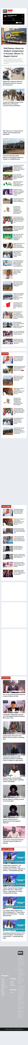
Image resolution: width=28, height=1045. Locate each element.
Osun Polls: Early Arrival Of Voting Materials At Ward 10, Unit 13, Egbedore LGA (19, 368)
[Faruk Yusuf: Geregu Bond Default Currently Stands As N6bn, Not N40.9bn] (8, 562)
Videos (2, 992)
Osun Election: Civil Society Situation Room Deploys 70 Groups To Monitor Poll (18, 305)
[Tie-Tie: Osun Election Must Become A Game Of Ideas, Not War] (8, 331)
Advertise (12, 982)
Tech (2, 989)
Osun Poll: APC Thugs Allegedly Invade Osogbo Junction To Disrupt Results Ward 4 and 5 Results (18, 168)
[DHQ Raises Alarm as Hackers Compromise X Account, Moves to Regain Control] (14, 27)
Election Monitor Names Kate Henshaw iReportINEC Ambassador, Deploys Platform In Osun (18, 325)
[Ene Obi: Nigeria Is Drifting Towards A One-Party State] (8, 546)
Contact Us (12, 984)
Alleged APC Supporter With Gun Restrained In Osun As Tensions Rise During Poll (12, 83)
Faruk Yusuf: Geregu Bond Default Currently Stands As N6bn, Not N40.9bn (13, 841)
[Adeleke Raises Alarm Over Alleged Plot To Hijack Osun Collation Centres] (8, 356)
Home (2, 978)
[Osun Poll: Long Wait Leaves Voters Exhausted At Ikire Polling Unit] (8, 281)
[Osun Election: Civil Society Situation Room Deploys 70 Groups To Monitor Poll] (8, 302)
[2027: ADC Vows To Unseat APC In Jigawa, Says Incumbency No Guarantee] (13, 118)
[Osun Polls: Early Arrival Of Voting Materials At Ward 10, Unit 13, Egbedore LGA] (8, 366)
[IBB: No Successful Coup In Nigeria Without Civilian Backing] (8, 269)
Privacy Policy (13, 985)
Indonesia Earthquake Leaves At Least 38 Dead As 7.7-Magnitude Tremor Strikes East (18, 296)
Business (3, 984)
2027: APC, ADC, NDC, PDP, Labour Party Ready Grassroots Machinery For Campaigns (18, 237)
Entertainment (4, 986)
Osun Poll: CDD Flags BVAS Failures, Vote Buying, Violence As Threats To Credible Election (13, 157)
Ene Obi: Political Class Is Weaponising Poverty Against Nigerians (19, 556)
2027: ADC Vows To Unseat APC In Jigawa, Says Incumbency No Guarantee (13, 132)
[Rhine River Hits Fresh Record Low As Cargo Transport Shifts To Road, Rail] (8, 226)
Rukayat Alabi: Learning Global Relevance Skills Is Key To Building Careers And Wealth (13, 779)
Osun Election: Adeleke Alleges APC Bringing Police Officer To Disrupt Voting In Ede (18, 220)
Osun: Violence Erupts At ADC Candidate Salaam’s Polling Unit (18, 200)
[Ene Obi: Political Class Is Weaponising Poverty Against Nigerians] (8, 554)
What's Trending (7, 849)
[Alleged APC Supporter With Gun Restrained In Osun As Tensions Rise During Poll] (13, 74)
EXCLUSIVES (6, 678)
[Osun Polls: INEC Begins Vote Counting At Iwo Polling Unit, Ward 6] (8, 174)
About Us (12, 981)
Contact (3, 994)
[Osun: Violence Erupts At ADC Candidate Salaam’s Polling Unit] (8, 198)
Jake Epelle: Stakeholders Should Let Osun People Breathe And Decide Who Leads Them (14, 716)
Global (2, 981)
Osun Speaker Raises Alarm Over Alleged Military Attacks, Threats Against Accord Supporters (18, 263)
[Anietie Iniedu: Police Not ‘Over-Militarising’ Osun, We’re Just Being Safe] (8, 528)
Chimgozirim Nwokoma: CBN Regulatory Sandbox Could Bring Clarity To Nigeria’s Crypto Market (13, 758)
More (2, 995)
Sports (2, 988)
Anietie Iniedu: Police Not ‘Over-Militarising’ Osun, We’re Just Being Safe (13, 737)
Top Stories (6, 506)
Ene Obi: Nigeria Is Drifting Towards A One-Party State (18, 548)
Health (2, 991)
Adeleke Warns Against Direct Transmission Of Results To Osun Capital (18, 254)
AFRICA (3, 982)
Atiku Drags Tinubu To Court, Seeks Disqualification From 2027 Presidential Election (19, 391)
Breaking (3, 979)
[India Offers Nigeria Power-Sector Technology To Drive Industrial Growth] (8, 181)
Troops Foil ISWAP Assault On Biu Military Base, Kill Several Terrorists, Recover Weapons (13, 103)
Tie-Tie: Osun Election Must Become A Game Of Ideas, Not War (18, 333)
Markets (11, 992)
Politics (2, 985)
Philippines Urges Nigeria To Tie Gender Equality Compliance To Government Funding (18, 192)
